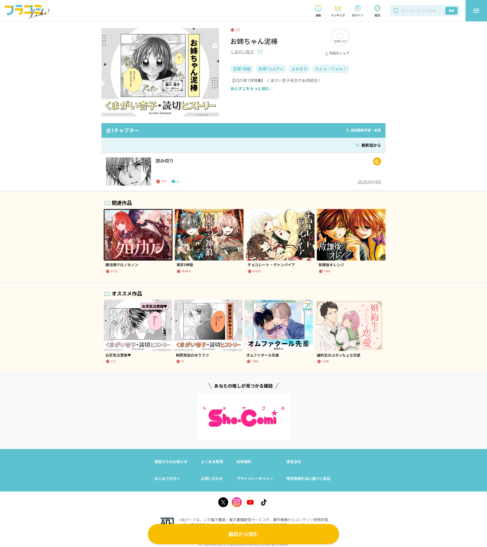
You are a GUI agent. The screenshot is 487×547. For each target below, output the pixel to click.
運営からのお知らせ (170, 461)
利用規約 (243, 461)
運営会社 (293, 461)
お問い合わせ (212, 478)
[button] (318, 10)
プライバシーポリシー (254, 478)
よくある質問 (212, 461)
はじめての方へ (167, 478)
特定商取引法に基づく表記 (308, 478)
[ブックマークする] (340, 37)
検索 (451, 11)
